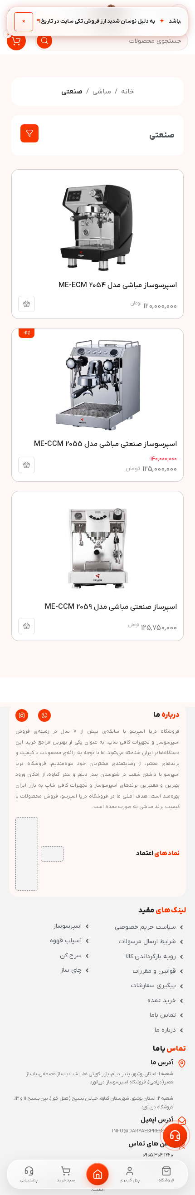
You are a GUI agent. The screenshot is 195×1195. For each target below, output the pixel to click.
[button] (26, 304)
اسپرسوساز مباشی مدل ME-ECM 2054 (117, 285)
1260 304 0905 (157, 1155)
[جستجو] (44, 41)
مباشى (102, 91)
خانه (127, 91)
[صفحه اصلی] (97, 1174)
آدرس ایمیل (157, 1120)
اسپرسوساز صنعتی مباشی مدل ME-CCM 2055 (105, 444)
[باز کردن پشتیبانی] (175, 1135)
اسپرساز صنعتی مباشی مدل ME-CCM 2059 (111, 607)
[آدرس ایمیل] (182, 1121)
